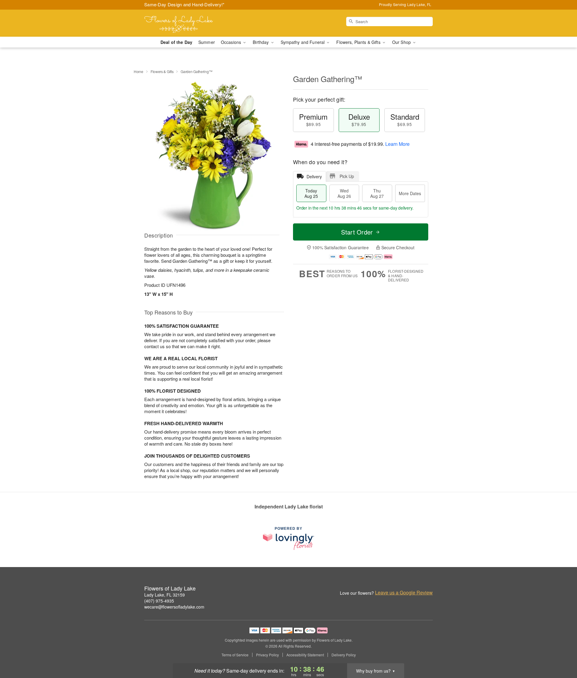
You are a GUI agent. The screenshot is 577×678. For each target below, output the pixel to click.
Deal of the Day (176, 42)
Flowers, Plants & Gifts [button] (358, 42)
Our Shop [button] (402, 42)
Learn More (397, 143)
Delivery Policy (343, 655)
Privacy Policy (267, 655)
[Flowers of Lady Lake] (187, 23)
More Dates (410, 193)
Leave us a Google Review (404, 592)
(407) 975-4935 (159, 601)
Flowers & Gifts (162, 71)
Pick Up (347, 176)
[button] (561, 652)
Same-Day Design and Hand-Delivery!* (184, 4)
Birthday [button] (261, 42)
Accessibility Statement (305, 655)
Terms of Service (235, 655)
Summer (206, 42)
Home (138, 71)
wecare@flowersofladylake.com (174, 607)
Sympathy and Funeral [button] (303, 42)
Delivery (314, 176)
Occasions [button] (231, 42)
